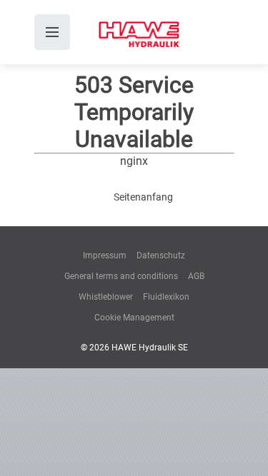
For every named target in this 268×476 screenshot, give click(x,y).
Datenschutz (161, 255)
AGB (196, 276)
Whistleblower (106, 297)
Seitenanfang (143, 197)
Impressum (104, 255)
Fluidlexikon (166, 297)
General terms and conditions (121, 276)
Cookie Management (134, 318)
